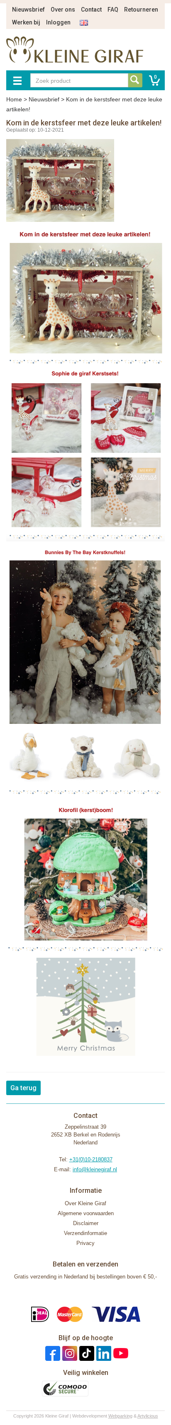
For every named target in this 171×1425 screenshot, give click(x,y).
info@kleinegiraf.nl (95, 1169)
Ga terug (23, 1088)
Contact (91, 9)
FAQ (112, 9)
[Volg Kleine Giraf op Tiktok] (85, 1353)
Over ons (63, 9)
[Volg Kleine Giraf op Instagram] (68, 1353)
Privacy (85, 1243)
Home (14, 99)
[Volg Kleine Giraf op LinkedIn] (102, 1353)
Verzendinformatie (85, 1233)
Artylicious (147, 1415)
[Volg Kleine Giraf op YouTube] (119, 1353)
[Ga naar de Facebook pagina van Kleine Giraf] (51, 1353)
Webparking (120, 1415)
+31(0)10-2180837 (90, 1159)
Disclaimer (85, 1223)
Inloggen (58, 22)
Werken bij (26, 22)
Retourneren (141, 9)
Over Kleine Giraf (85, 1203)
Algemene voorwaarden (86, 1213)
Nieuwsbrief (28, 9)
